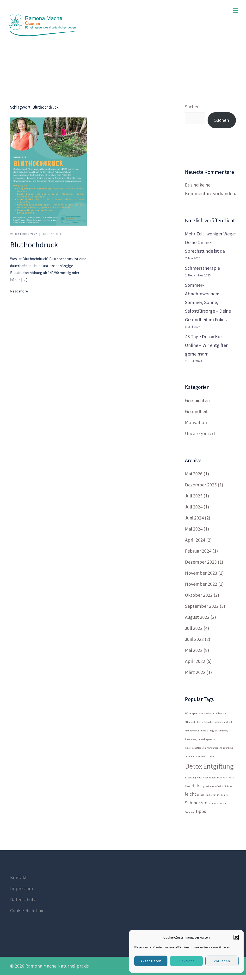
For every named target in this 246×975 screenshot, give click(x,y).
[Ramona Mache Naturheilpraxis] (43, 25)
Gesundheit (52, 234)
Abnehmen (213, 747)
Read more (19, 291)
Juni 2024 (194, 518)
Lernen (200, 794)
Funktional (186, 961)
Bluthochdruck (34, 245)
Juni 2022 (194, 639)
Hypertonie (208, 786)
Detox (193, 766)
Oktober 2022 (199, 595)
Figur (199, 777)
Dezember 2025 (201, 485)
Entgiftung (218, 766)
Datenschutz (23, 899)
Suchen (192, 107)
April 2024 (195, 540)
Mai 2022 (194, 650)
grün (219, 777)
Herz (231, 777)
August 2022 (197, 617)
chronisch (213, 756)
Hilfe (196, 785)
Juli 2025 (194, 496)
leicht (190, 794)
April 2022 (195, 661)
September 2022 (202, 606)
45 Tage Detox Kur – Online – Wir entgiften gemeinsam (206, 345)
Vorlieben (222, 961)
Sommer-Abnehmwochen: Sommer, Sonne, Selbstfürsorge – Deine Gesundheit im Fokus (208, 302)
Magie (208, 794)
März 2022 (195, 672)
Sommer (189, 812)
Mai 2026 (194, 474)
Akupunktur (226, 747)
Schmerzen (196, 803)
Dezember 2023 (201, 562)
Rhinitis (224, 794)
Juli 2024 (194, 507)
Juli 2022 (194, 628)
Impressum (21, 888)
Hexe (187, 786)
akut (187, 756)
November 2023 (201, 573)
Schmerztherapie (202, 268)
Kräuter (228, 786)
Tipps (200, 811)
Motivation (196, 422)
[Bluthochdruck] (48, 171)
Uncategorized (200, 433)
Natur (216, 794)
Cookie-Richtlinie (27, 910)
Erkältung (190, 777)
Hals (225, 777)
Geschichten (197, 400)
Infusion (219, 786)
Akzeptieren (151, 961)
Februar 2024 (198, 551)
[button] (236, 937)
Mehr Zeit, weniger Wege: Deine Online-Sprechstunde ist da (210, 242)
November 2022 (201, 584)
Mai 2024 (194, 529)
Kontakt (18, 877)
